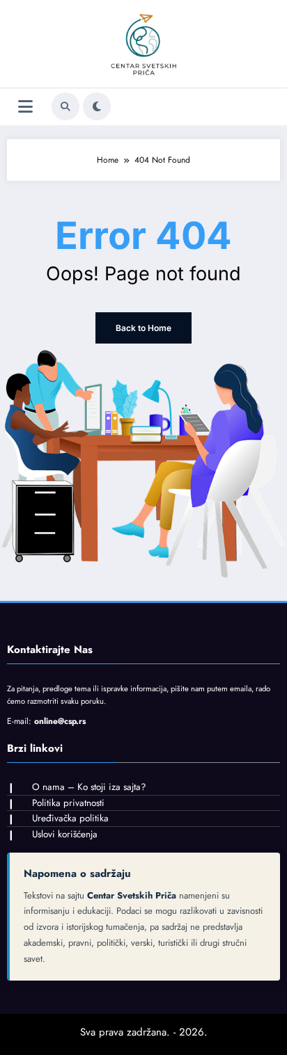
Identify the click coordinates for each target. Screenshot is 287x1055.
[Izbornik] (25, 107)
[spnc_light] (97, 106)
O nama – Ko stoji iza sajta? (89, 787)
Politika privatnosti (68, 803)
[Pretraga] (65, 106)
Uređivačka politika (70, 818)
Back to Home (143, 328)
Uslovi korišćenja (65, 834)
